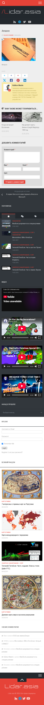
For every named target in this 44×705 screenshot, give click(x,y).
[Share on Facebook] (11, 78)
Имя (6, 165)
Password (5, 436)
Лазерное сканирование (20, 232)
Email (25, 165)
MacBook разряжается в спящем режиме (26, 224)
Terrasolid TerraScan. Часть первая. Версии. (26, 270)
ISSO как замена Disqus (21, 636)
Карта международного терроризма (15, 535)
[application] (22, 299)
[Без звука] (36, 337)
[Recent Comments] (22, 216)
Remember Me (9, 444)
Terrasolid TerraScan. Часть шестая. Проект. (27, 247)
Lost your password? (15, 452)
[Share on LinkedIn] (25, 78)
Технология (16, 221)
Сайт (5, 173)
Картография (6, 501)
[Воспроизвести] (4, 337)
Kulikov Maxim (8, 35)
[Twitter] (24, 21)
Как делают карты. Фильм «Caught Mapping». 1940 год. (31, 127)
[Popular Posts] (8, 216)
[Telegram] (19, 21)
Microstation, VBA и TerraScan (22, 237)
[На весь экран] (39, 337)
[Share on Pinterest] (18, 78)
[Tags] (35, 216)
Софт (32, 232)
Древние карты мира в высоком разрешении (18, 615)
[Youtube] (29, 21)
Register (4, 452)
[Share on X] (4, 78)
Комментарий (9, 150)
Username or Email (8, 429)
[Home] (14, 21)
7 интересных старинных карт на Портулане (18, 504)
